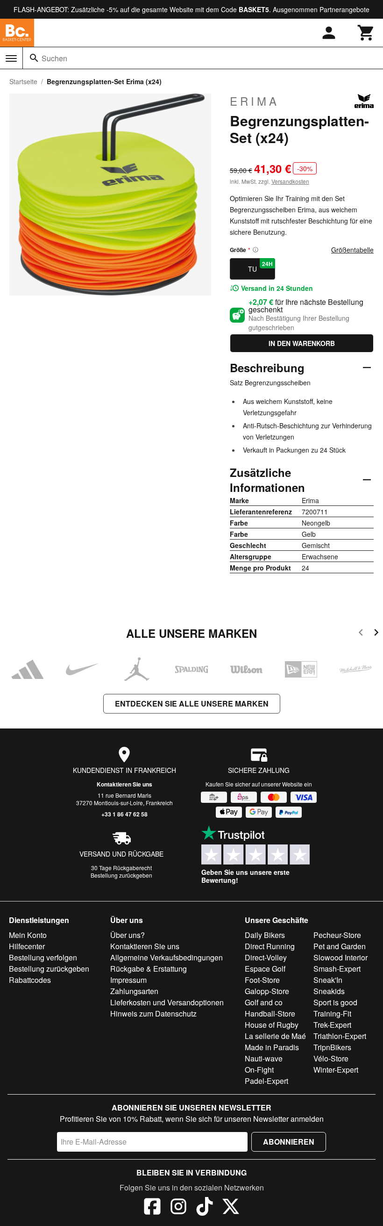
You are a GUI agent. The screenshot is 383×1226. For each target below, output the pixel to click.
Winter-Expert (335, 1069)
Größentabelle (352, 249)
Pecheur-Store (337, 935)
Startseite (23, 81)
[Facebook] (152, 1208)
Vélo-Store (330, 1058)
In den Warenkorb (302, 343)
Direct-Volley (266, 957)
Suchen (54, 58)
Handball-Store (270, 1013)
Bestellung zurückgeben (121, 875)
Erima (254, 101)
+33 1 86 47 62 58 (124, 814)
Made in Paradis (272, 1047)
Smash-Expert (337, 968)
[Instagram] (178, 1208)
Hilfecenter (27, 946)
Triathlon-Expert (339, 1036)
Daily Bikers (265, 935)
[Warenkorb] (366, 32)
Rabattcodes (30, 979)
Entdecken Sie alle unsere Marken (192, 703)
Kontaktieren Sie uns (124, 784)
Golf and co (264, 1002)
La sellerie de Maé (275, 1036)
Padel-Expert (266, 1080)
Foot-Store (262, 979)
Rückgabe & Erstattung (148, 968)
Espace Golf (265, 968)
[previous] (361, 634)
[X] (230, 1208)
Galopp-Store (267, 991)
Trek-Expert (332, 1024)
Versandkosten (290, 181)
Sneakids (329, 991)
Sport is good (335, 1002)
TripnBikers (332, 1047)
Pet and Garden (339, 946)
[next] (376, 634)
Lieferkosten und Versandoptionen (167, 1002)
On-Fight (259, 1069)
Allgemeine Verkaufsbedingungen (166, 957)
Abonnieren (288, 1141)
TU (260, 267)
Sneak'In (327, 979)
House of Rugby (271, 1024)
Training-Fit (332, 1013)
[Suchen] (34, 58)
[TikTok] (204, 1208)
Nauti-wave (264, 1058)
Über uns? (127, 935)
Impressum (128, 979)
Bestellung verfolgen (43, 957)
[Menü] (11, 58)
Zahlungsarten (134, 991)
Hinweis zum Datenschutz (153, 1013)
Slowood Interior (340, 957)
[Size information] (255, 249)
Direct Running (270, 946)
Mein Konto (28, 935)
